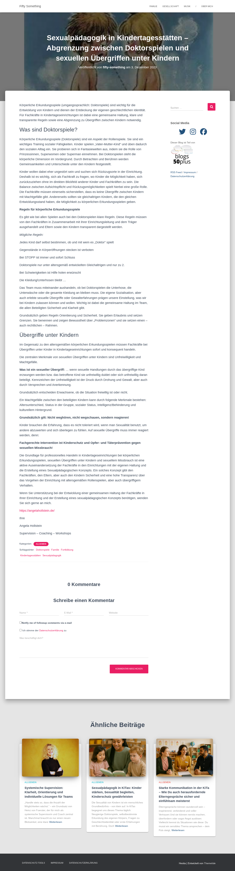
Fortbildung (67, 549)
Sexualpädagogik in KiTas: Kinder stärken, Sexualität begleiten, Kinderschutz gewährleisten (117, 792)
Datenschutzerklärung (51, 630)
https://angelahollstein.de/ (37, 510)
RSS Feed (176, 172)
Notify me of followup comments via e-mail (47, 622)
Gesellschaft (170, 6)
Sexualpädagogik (51, 555)
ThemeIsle (210, 863)
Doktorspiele (43, 549)
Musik (187, 6)
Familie (153, 6)
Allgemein (41, 544)
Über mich (207, 6)
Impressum (190, 172)
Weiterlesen (55, 822)
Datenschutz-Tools (33, 863)
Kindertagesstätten (30, 555)
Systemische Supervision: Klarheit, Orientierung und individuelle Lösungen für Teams (49, 792)
